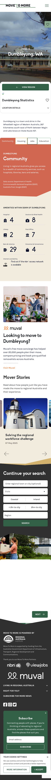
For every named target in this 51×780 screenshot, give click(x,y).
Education (44, 141)
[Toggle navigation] (46, 6)
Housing (21, 141)
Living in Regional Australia (18, 685)
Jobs (32, 141)
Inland (36, 499)
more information (17, 769)
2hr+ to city (36, 507)
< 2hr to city (14, 507)
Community (7, 141)
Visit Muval (9, 367)
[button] (6, 454)
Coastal (14, 499)
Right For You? (11, 691)
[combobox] (25, 483)
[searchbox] (14, 515)
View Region (28, 87)
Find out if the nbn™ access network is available (27, 263)
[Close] (47, 757)
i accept (39, 769)
